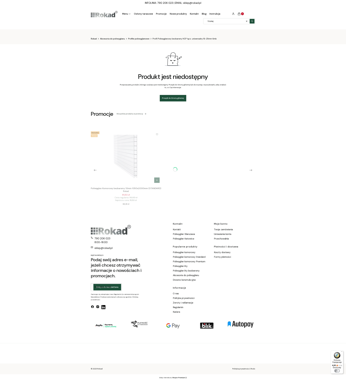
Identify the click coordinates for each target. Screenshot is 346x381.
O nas (176, 293)
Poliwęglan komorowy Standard (189, 256)
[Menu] (341, 352)
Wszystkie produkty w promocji (130, 114)
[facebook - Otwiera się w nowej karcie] (92, 307)
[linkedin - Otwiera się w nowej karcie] (103, 307)
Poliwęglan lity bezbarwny (186, 270)
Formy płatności (222, 256)
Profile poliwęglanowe (138, 38)
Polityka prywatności (183, 298)
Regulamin (178, 307)
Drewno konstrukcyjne (184, 279)
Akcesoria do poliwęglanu (112, 38)
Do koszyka (157, 180)
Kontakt (177, 229)
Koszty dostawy (222, 252)
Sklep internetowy (172, 378)
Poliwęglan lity (180, 266)
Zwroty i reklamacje (183, 302)
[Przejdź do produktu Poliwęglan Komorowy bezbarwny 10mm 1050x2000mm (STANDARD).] (126, 157)
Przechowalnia (221, 238)
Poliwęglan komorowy (184, 252)
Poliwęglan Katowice (183, 238)
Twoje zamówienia (223, 229)
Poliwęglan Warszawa (184, 234)
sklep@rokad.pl (192, 3)
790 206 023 (102, 238)
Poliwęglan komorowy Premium (189, 261)
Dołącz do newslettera (107, 287)
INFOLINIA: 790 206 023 (159, 3)
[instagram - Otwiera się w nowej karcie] (97, 307)
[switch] (337, 370)
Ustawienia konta (222, 234)
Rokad (94, 38)
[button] (252, 21)
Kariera (176, 311)
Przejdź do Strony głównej (173, 98)
